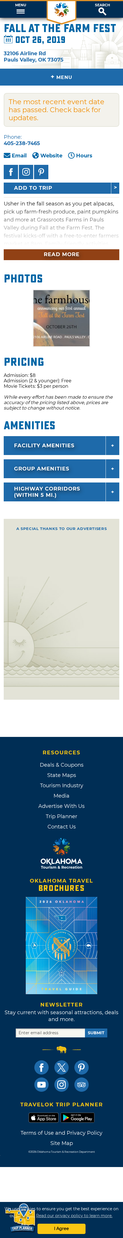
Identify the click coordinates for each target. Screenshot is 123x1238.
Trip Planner (61, 816)
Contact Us (61, 827)
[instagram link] (61, 1084)
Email (19, 156)
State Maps (61, 775)
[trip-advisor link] (81, 1084)
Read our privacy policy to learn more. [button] (74, 1215)
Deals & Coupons (62, 765)
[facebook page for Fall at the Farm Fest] (11, 172)
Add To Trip (33, 188)
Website (51, 156)
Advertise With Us (61, 806)
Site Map (61, 1143)
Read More (62, 254)
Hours (84, 156)
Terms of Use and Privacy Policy (61, 1133)
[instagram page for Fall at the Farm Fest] (26, 172)
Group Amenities (41, 469)
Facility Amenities (44, 445)
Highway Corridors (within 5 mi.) (47, 492)
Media (61, 796)
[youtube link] (41, 1084)
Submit (96, 1032)
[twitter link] (61, 1067)
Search (102, 5)
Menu (20, 5)
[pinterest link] (81, 1067)
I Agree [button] (61, 1228)
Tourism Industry (61, 785)
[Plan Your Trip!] (20, 1218)
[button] (20, 9)
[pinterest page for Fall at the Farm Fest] (41, 172)
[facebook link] (41, 1067)
